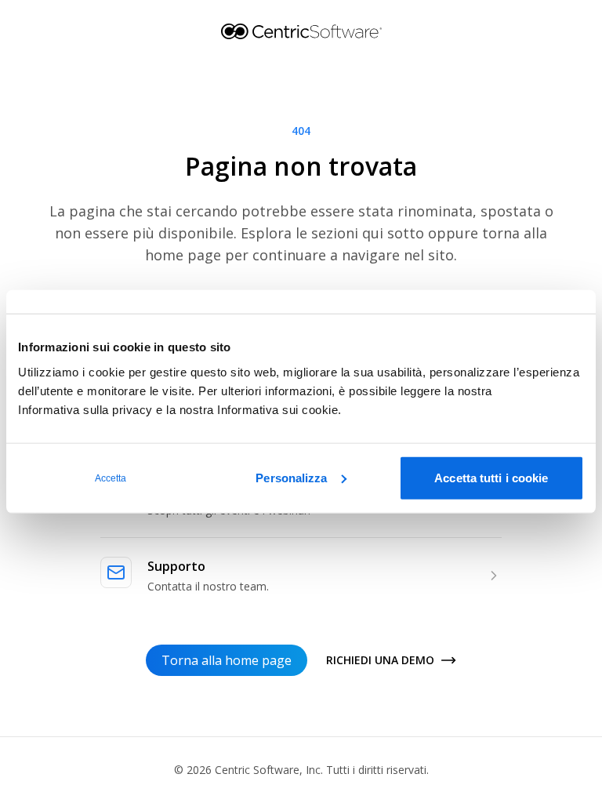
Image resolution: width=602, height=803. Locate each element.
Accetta (111, 477)
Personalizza (291, 477)
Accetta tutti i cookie (491, 477)
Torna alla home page (226, 660)
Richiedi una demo (380, 659)
